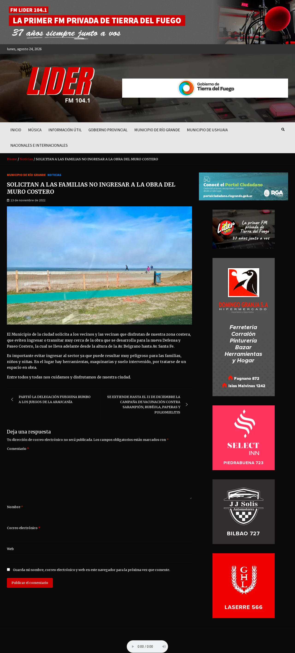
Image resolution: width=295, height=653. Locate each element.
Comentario (18, 449)
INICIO (15, 129)
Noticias (54, 175)
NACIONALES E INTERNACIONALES (39, 145)
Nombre (15, 507)
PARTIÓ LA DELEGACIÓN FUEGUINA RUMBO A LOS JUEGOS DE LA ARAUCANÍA (55, 399)
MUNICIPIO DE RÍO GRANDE (157, 129)
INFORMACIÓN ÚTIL (65, 129)
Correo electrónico (23, 528)
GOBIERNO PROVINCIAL (107, 129)
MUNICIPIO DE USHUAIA (207, 129)
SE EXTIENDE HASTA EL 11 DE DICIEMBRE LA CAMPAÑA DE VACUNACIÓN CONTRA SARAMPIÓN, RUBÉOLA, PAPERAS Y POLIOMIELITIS (143, 404)
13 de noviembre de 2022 (28, 200)
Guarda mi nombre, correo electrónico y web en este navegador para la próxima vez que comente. (91, 570)
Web (10, 549)
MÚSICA (34, 129)
